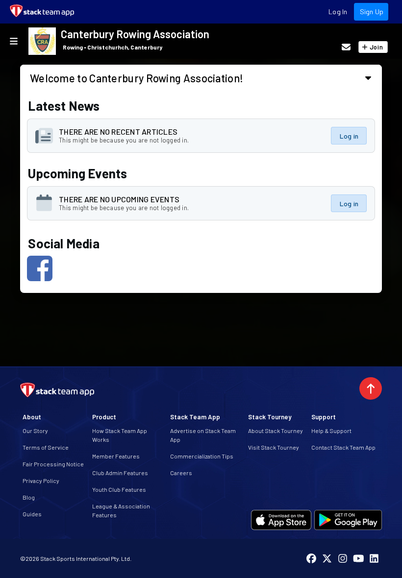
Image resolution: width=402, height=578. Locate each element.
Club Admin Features (120, 472)
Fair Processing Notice (53, 463)
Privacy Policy (41, 480)
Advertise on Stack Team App (203, 435)
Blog (29, 497)
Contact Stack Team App (343, 447)
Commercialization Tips (201, 456)
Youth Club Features (119, 489)
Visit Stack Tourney (273, 447)
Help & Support (331, 430)
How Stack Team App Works (119, 435)
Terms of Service (46, 447)
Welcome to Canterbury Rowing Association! (136, 78)
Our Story (35, 430)
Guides (32, 513)
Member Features (116, 456)
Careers (181, 472)
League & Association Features (121, 510)
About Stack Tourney (275, 430)
